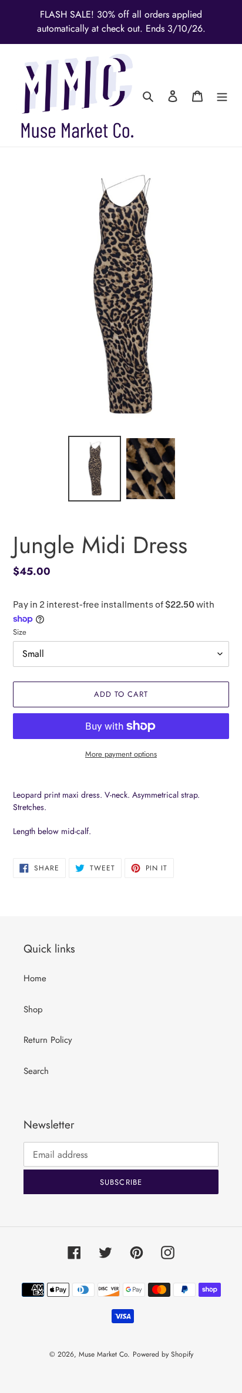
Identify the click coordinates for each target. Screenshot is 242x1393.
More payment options (121, 754)
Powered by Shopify (163, 1354)
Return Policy (47, 1039)
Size (19, 632)
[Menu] (222, 95)
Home (34, 978)
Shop (33, 1009)
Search (36, 1071)
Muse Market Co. (104, 1354)
